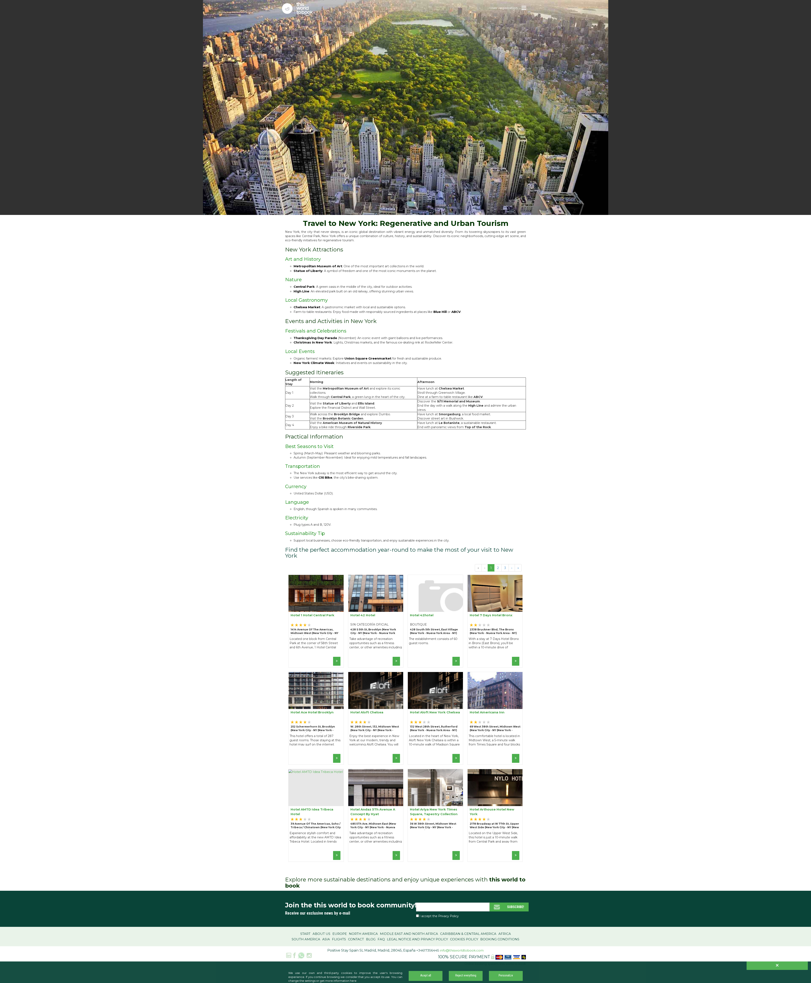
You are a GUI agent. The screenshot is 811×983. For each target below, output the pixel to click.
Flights (339, 939)
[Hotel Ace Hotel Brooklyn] (316, 690)
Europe (339, 934)
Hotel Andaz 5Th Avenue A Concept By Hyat (372, 811)
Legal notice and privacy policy (417, 939)
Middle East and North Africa (409, 934)
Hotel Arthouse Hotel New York (492, 811)
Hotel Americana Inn (487, 712)
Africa (504, 934)
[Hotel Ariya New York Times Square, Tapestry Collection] (435, 787)
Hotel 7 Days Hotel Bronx (491, 615)
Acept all (425, 975)
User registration (504, 8)
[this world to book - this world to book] (301, 9)
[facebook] (294, 955)
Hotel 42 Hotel (362, 615)
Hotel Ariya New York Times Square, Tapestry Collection (433, 811)
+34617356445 (427, 950)
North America (363, 934)
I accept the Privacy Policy (439, 916)
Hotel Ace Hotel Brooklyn (312, 712)
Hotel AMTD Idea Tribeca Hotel (312, 811)
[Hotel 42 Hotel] (375, 593)
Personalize (506, 975)
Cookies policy (464, 939)
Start (305, 934)
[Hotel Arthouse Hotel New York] (495, 787)
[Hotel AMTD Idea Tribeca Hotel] (316, 787)
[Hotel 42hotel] (435, 593)
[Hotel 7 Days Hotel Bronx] (495, 593)
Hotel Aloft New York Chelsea (435, 712)
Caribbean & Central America (468, 934)
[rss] (301, 955)
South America (306, 939)
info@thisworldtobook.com (462, 950)
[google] (288, 955)
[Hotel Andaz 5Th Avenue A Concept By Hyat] (375, 787)
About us (321, 934)
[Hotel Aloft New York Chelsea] (435, 690)
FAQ (381, 939)
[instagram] (309, 955)
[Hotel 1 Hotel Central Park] (316, 593)
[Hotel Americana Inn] (495, 690)
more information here (341, 980)
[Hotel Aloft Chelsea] (375, 690)
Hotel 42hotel (421, 615)
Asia (326, 939)
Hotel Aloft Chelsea (366, 712)
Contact (356, 939)
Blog (371, 939)
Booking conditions (499, 939)
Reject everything (465, 975)
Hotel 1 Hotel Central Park (312, 615)
